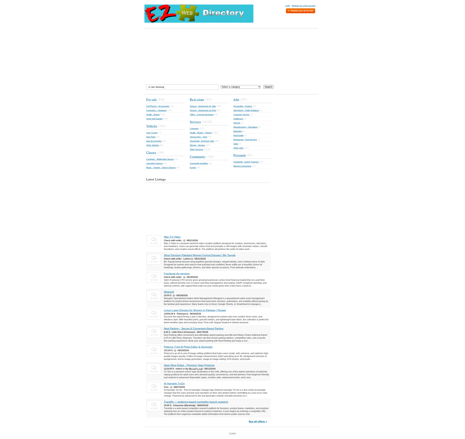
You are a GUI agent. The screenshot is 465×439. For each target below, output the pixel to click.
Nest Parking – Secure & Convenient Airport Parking (193, 328)
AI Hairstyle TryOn (174, 383)
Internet (236, 123)
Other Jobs (238, 148)
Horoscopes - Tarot (198, 137)
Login (287, 6)
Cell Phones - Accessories (157, 106)
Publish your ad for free (302, 11)
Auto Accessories (154, 141)
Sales (235, 144)
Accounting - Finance (242, 106)
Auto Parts (150, 137)
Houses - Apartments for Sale (203, 106)
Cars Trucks (151, 133)
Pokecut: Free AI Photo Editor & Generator (188, 346)
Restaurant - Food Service (245, 139)
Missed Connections (242, 166)
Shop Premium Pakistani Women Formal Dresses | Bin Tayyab (199, 255)
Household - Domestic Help (202, 141)
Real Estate (238, 135)
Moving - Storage (197, 145)
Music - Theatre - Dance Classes (161, 167)
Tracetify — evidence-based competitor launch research (196, 401)
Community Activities (199, 163)
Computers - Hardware (156, 110)
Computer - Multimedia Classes (160, 159)
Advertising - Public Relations (246, 110)
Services (195, 121)
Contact (232, 433)
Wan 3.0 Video (172, 236)
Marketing (237, 131)
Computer (194, 128)
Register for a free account (303, 6)
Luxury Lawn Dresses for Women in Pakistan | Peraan (195, 310)
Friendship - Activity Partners (246, 162)
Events (193, 167)
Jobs (236, 99)
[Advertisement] (232, 56)
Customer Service (241, 114)
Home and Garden (154, 119)
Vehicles (151, 126)
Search (268, 86)
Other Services (196, 149)
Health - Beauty (153, 114)
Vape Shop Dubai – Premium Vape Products (189, 365)
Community (197, 156)
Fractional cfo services (177, 273)
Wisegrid (169, 291)
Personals (239, 155)
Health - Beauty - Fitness (201, 133)
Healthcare (238, 119)
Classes (151, 152)
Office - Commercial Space (202, 114)
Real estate (197, 99)
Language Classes (154, 163)
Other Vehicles (152, 145)
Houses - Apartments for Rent (203, 110)
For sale (151, 99)
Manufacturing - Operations (245, 127)
